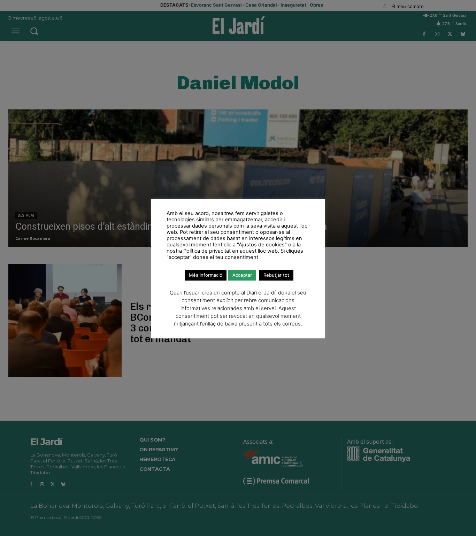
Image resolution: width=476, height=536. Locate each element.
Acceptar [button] (242, 275)
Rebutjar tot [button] (276, 275)
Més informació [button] (205, 275)
